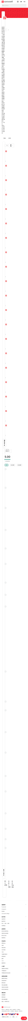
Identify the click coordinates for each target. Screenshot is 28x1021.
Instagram (4, 909)
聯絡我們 (7, 1009)
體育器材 (3, 982)
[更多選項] (9, 30)
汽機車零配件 (4, 954)
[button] (3, 80)
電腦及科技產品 (5, 968)
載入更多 (3, 872)
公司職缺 (18, 1009)
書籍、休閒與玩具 (5, 1001)
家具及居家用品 (5, 931)
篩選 (10, 145)
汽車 (3, 952)
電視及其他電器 (5, 933)
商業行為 (20, 1011)
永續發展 (14, 1009)
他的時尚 (3, 919)
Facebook (4, 906)
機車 (3, 958)
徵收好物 (3, 947)
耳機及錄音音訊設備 (6, 972)
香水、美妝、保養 (5, 923)
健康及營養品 (4, 978)
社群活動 (3, 949)
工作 (3, 960)
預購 (3, 945)
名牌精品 (3, 925)
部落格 (3, 911)
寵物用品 (3, 937)
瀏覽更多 (4, 443)
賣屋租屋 (3, 956)
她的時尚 (3, 921)
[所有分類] (17, 1)
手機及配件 (4, 970)
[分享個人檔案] (6, 29)
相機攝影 (3, 994)
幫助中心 (3, 1009)
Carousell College (5, 913)
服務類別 (3, 963)
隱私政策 (16, 1011)
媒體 (11, 1009)
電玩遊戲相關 (4, 985)
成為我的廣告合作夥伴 (6, 1011)
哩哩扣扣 (3, 943)
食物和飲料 (4, 980)
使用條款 (12, 1011)
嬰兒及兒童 (4, 935)
